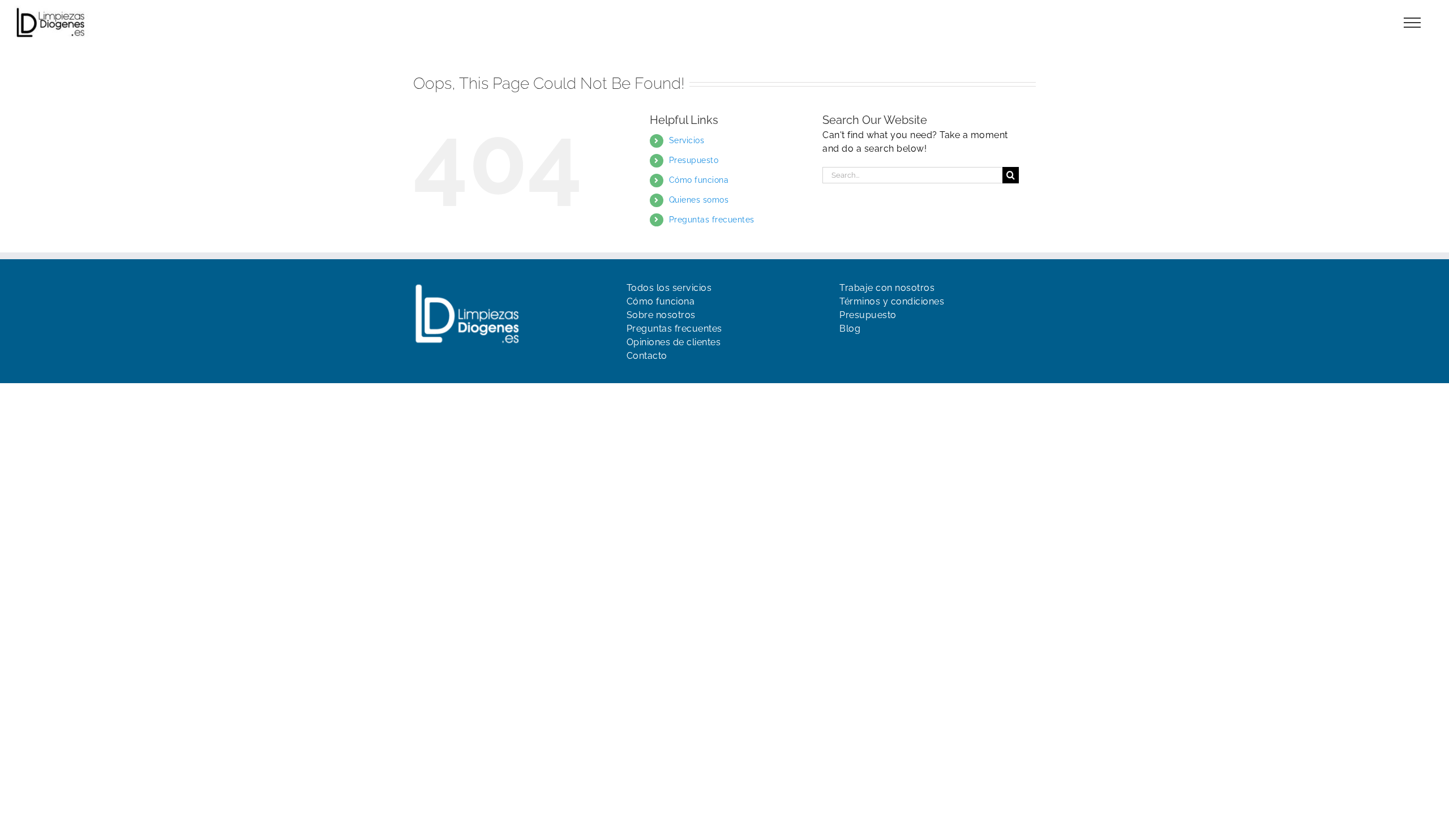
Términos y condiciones (891, 301)
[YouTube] (865, 351)
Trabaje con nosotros (886, 287)
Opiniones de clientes (674, 342)
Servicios (687, 140)
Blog (849, 328)
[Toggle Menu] (1412, 23)
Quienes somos (699, 199)
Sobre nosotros (661, 315)
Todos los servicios (669, 287)
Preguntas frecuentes (711, 219)
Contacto (647, 355)
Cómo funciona (699, 180)
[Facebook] (845, 351)
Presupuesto (694, 160)
